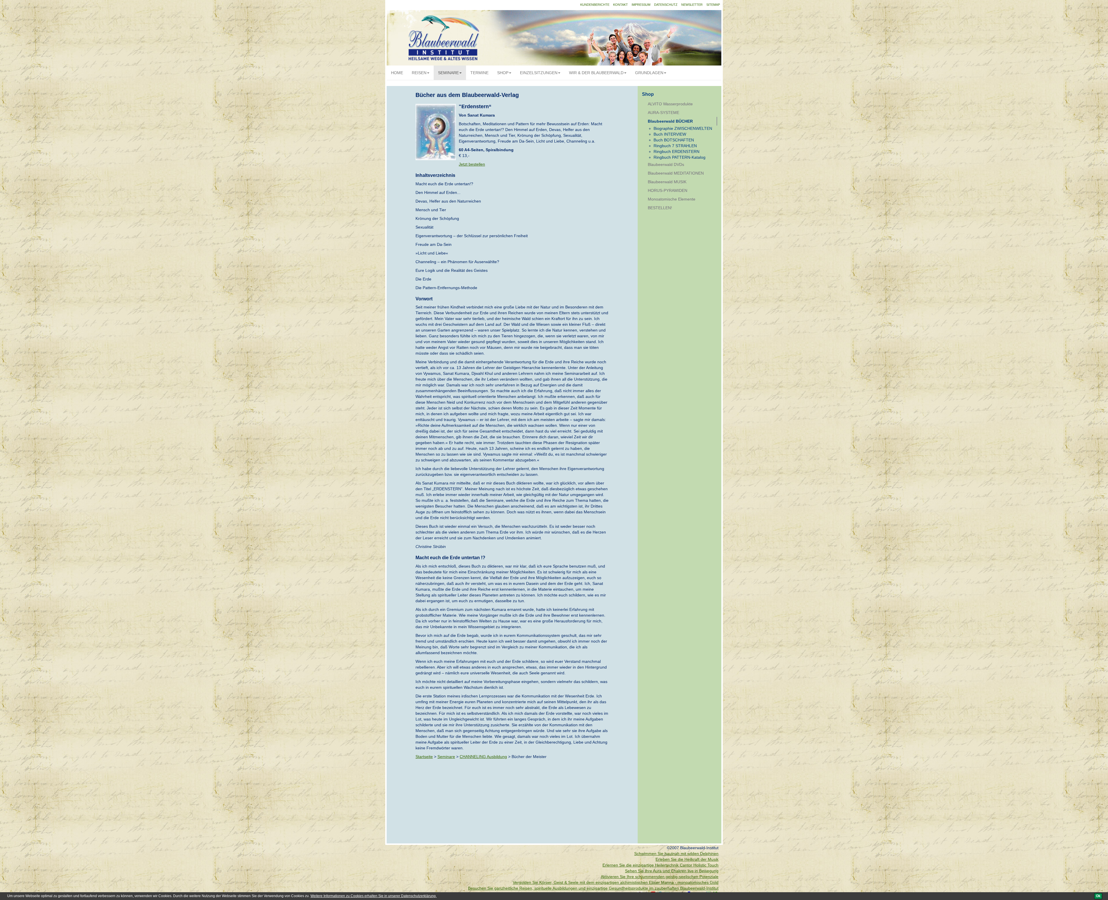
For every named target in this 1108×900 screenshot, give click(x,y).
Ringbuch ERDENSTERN (676, 151)
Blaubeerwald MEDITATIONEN (676, 173)
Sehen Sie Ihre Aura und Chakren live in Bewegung (671, 871)
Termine (479, 72)
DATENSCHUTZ (665, 4)
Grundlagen (649, 72)
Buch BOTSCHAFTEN (674, 140)
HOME (397, 72)
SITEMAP (713, 4)
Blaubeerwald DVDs (666, 164)
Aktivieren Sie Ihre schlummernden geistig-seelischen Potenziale (659, 876)
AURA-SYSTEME (663, 112)
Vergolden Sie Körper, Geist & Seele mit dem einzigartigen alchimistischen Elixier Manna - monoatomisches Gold (615, 882)
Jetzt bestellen (472, 164)
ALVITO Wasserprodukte (670, 104)
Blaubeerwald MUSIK (667, 181)
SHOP (502, 72)
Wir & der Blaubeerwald (596, 72)
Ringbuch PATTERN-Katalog (679, 157)
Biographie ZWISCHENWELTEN (683, 128)
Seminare (448, 72)
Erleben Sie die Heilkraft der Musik (687, 859)
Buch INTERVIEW (670, 134)
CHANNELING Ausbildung (483, 756)
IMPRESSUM (641, 4)
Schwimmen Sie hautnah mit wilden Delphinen (676, 853)
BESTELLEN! (660, 207)
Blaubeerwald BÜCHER (670, 121)
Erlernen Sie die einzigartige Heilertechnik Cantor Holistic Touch (660, 865)
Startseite (424, 756)
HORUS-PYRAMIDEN (667, 190)
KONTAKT (620, 4)
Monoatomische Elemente (671, 199)
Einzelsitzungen (538, 72)
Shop (648, 94)
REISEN (419, 72)
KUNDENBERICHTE (594, 4)
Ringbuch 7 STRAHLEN (675, 145)
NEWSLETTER (692, 4)
